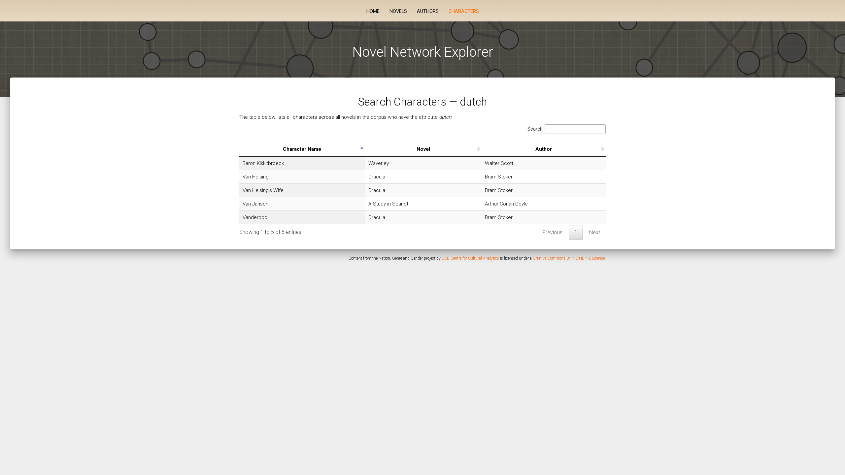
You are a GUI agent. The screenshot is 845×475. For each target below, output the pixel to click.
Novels (398, 11)
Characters (464, 11)
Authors (428, 11)
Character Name (302, 149)
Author (543, 149)
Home (373, 11)
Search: (535, 129)
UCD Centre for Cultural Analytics (470, 258)
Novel (423, 149)
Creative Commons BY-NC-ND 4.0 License (569, 258)
